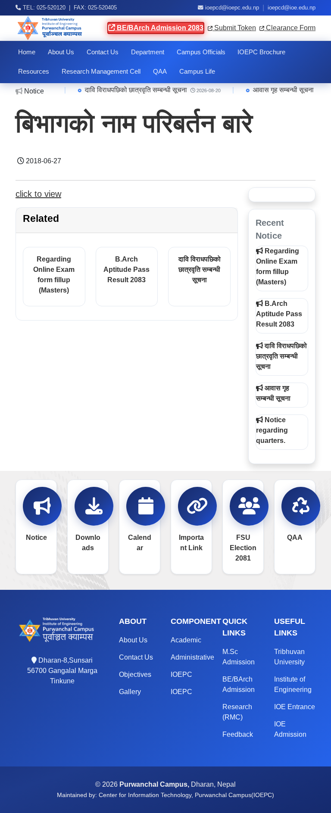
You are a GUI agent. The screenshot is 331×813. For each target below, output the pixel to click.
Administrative (192, 657)
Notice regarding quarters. (272, 430)
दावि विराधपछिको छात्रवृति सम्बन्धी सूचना (136, 89)
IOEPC (181, 674)
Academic (186, 640)
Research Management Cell (101, 71)
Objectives (135, 674)
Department (147, 52)
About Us (61, 52)
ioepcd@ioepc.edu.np (232, 8)
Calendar (139, 542)
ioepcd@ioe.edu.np (291, 8)
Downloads (87, 542)
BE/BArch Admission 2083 (159, 27)
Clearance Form (289, 27)
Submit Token (234, 27)
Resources (33, 71)
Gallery (130, 691)
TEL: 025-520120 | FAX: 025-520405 (69, 8)
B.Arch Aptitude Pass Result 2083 (126, 269)
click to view (38, 194)
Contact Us (103, 52)
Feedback (237, 734)
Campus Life (197, 71)
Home (26, 52)
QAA (160, 71)
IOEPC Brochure (261, 52)
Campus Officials (201, 52)
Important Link (191, 542)
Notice (36, 537)
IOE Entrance (294, 706)
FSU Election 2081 (243, 548)
